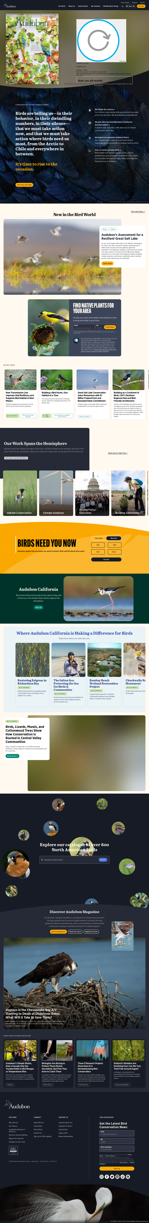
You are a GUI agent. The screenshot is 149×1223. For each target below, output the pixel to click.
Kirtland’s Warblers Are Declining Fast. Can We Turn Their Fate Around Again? (128, 1063)
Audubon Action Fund (17, 1142)
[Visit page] (62, 257)
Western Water (84, 416)
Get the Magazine (58, 932)
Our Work (61, 6)
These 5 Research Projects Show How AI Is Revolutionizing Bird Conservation (92, 1063)
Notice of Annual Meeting (18, 1135)
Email (76, 325)
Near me (132, 6)
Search (122, 6)
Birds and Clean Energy (28, 415)
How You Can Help (24, 185)
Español (142, 2)
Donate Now (63, 1130)
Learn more (107, 263)
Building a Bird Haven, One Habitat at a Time (56, 394)
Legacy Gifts (63, 1133)
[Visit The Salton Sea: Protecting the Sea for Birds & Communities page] (68, 675)
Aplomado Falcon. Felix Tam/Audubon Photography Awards (15, 863)
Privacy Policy (104, 331)
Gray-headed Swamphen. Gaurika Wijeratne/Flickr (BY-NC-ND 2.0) (102, 803)
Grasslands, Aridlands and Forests (62, 415)
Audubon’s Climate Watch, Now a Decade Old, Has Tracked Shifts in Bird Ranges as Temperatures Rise (21, 1063)
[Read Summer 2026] (122, 936)
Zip (97, 325)
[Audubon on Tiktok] (123, 1177)
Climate (10, 1084)
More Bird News (137, 212)
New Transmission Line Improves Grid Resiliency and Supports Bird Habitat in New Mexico (21, 394)
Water (113, 229)
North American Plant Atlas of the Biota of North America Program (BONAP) (98, 350)
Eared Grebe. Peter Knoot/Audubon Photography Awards (58, 804)
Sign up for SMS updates (42, 1136)
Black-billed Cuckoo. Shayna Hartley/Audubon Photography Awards (12, 891)
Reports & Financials (16, 1138)
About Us (71, 6)
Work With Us (39, 1123)
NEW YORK (47, 415)
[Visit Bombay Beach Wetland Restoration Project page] (104, 675)
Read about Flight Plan (117, 453)
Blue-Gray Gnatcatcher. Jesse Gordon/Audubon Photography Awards (127, 866)
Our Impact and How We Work (16, 458)
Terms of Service (109, 1156)
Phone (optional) (106, 1147)
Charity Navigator (13, 1150)
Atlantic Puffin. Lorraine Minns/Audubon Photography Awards (51, 828)
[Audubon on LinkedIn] (117, 1177)
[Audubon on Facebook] (107, 1177)
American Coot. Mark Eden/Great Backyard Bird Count (140, 901)
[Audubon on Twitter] (112, 1177)
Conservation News (122, 1084)
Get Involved (95, 6)
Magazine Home (91, 932)
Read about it (12, 756)
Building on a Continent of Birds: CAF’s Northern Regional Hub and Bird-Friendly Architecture (128, 394)
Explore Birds (83, 6)
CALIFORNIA (24, 687)
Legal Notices (35, 1161)
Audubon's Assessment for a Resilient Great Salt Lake (122, 236)
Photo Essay (47, 1084)
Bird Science (83, 1084)
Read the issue (75, 932)
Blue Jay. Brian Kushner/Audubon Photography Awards (23, 835)
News (105, 229)
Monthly (114, 538)
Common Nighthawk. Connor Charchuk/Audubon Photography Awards (118, 828)
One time (98, 538)
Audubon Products (65, 1126)
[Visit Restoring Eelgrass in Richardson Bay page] (32, 675)
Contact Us (38, 1133)
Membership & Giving (110, 6)
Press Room (38, 1130)
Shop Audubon (125, 2)
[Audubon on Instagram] (101, 1177)
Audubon (10, 5)
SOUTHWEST (13, 416)
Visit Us (38, 607)
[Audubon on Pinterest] (128, 1177)
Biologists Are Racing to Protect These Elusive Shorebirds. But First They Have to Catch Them (56, 1063)
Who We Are (13, 1123)
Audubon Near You (65, 1123)
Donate (141, 6)
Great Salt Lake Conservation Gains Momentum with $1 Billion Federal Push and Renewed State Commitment (92, 394)
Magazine (135, 2)
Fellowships (38, 1126)
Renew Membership (66, 1136)
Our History (13, 1126)
